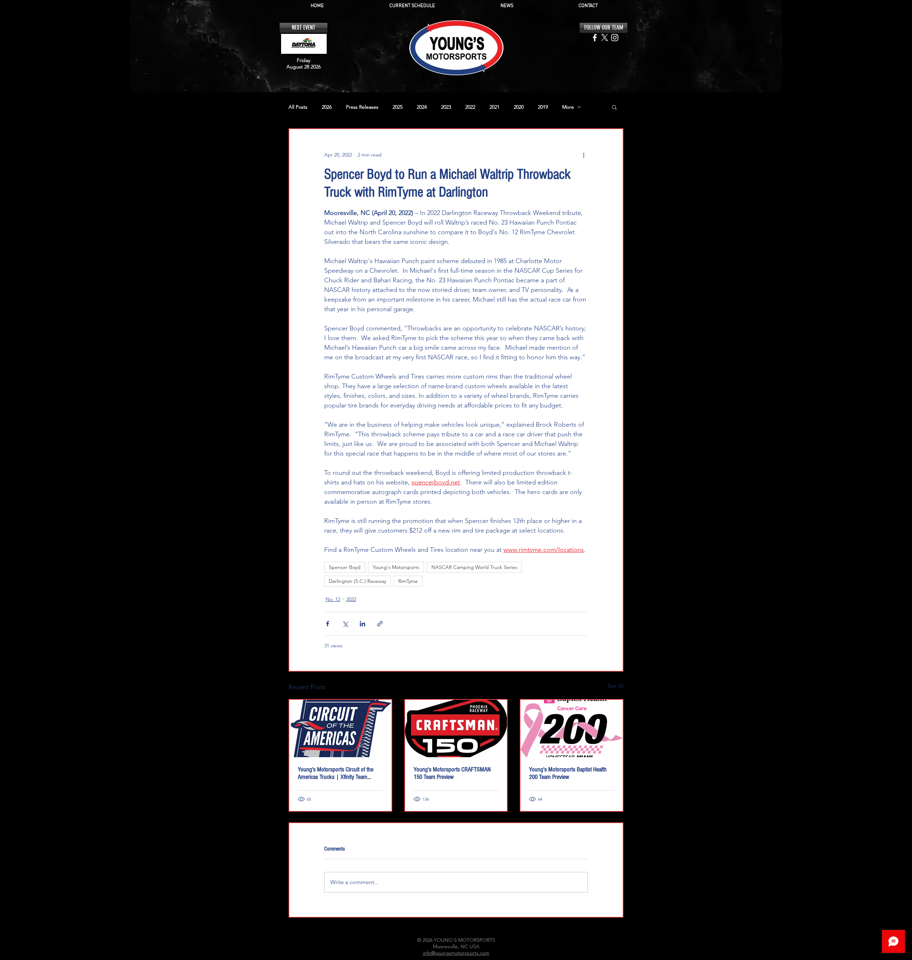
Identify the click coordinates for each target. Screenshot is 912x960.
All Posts (298, 107)
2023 (446, 107)
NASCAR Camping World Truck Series (474, 567)
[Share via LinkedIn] (362, 623)
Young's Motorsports (396, 567)
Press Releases (362, 107)
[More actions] (583, 154)
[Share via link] (380, 623)
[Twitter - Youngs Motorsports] (605, 37)
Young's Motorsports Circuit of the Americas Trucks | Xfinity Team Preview (335, 773)
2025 (398, 107)
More (568, 107)
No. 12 (333, 599)
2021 (494, 107)
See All (615, 686)
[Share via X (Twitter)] (345, 623)
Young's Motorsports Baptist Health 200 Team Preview (568, 773)
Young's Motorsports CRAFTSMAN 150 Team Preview (452, 773)
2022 (470, 107)
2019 (543, 107)
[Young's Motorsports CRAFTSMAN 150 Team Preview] (456, 728)
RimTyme (408, 581)
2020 (519, 107)
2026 (327, 107)
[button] (614, 107)
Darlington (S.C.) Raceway (357, 581)
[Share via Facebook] (327, 623)
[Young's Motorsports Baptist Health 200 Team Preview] (571, 728)
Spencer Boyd (345, 567)
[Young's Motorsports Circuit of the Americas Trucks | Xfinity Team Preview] (340, 728)
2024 (422, 107)
